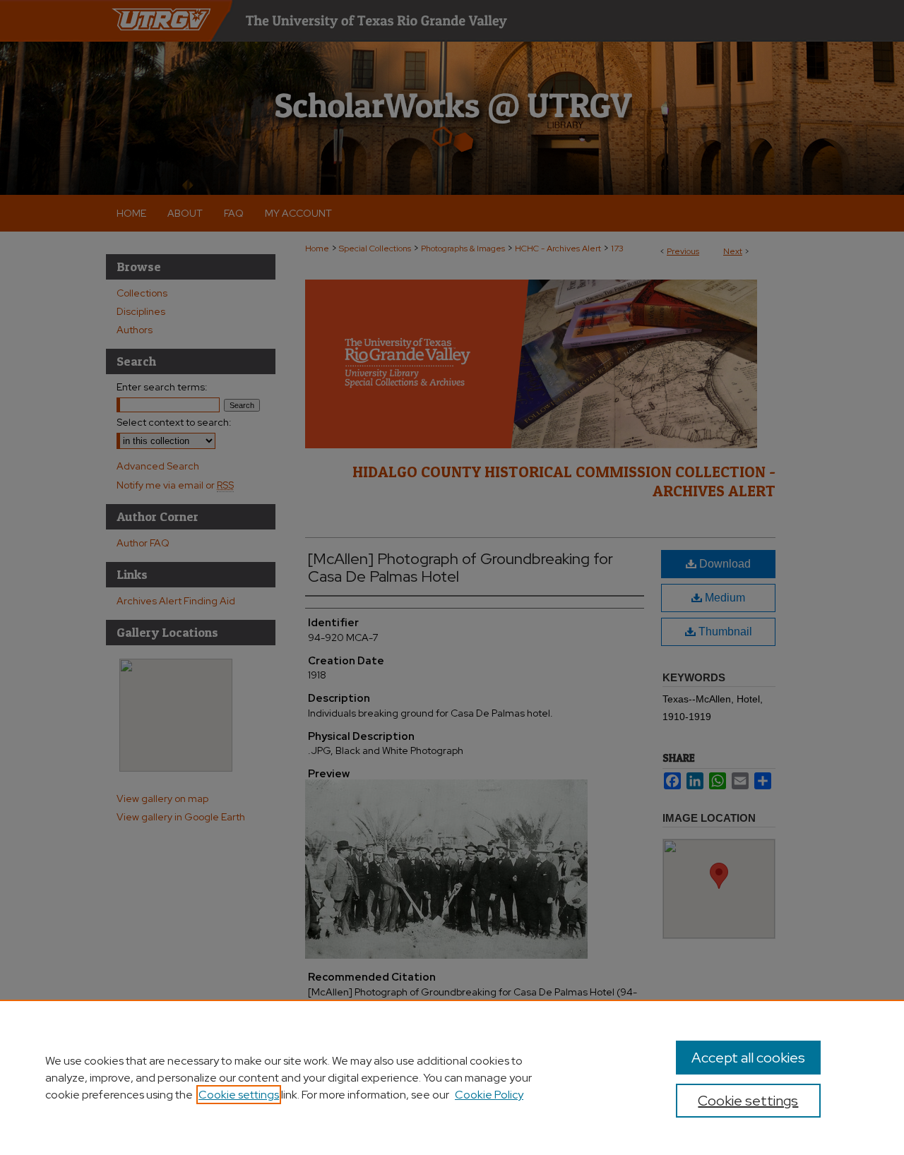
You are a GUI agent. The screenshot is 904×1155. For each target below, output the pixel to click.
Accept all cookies (748, 1057)
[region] (452, 1077)
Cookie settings (238, 1094)
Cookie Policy (489, 1094)
